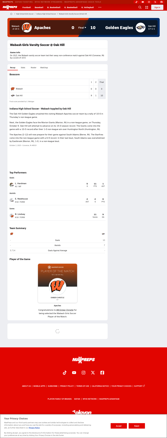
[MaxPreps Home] (10, 7)
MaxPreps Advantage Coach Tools (82, 2)
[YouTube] (143, 2)
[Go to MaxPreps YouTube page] (74, 373)
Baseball (39, 7)
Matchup (44, 67)
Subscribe (53, 386)
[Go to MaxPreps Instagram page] (83, 373)
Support (138, 386)
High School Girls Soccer (25, 14)
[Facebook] (161, 2)
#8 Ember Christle (64, 309)
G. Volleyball (87, 7)
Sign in (157, 7)
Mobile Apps (39, 386)
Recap (12, 67)
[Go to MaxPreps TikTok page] (65, 373)
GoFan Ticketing (24, 2)
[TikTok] (136, 2)
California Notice (100, 386)
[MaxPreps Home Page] (11, 14)
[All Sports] (99, 7)
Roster (33, 67)
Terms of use (82, 386)
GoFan (77, 398)
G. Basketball (70, 7)
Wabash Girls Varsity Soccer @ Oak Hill (73, 14)
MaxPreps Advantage (109, 398)
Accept (118, 426)
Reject (136, 426)
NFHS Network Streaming (48, 2)
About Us (26, 386)
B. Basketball (53, 7)
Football (26, 7)
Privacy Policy (67, 386)
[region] (83, 426)
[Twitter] (155, 2)
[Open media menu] (146, 7)
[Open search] (140, 7)
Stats (23, 67)
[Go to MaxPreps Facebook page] (102, 373)
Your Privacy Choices (121, 386)
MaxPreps (8, 2)
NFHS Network (90, 398)
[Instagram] (149, 2)
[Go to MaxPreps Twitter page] (93, 373)
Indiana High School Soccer (46, 14)
